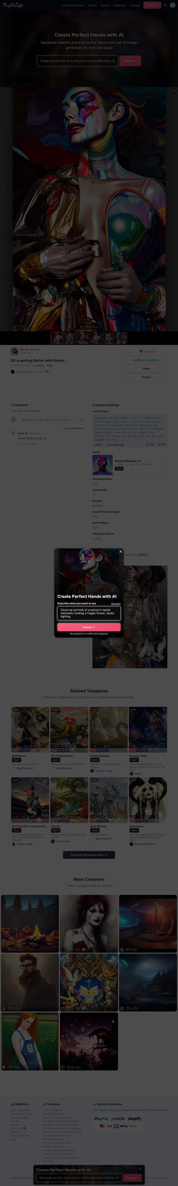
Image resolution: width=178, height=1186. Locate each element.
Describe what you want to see (76, 603)
